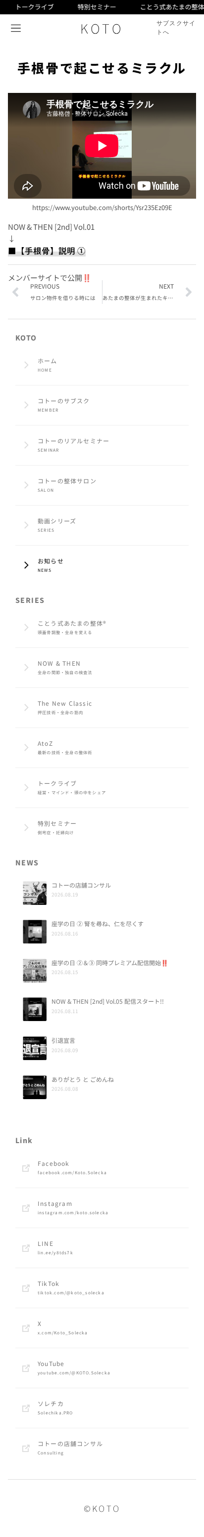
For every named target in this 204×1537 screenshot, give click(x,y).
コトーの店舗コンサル (81, 885)
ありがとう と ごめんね (82, 1079)
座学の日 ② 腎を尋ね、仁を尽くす (97, 923)
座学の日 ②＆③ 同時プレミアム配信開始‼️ (109, 962)
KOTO (102, 28)
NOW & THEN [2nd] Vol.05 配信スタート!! (107, 1001)
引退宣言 (63, 1040)
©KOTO (102, 1508)
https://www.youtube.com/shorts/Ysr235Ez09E (102, 207)
